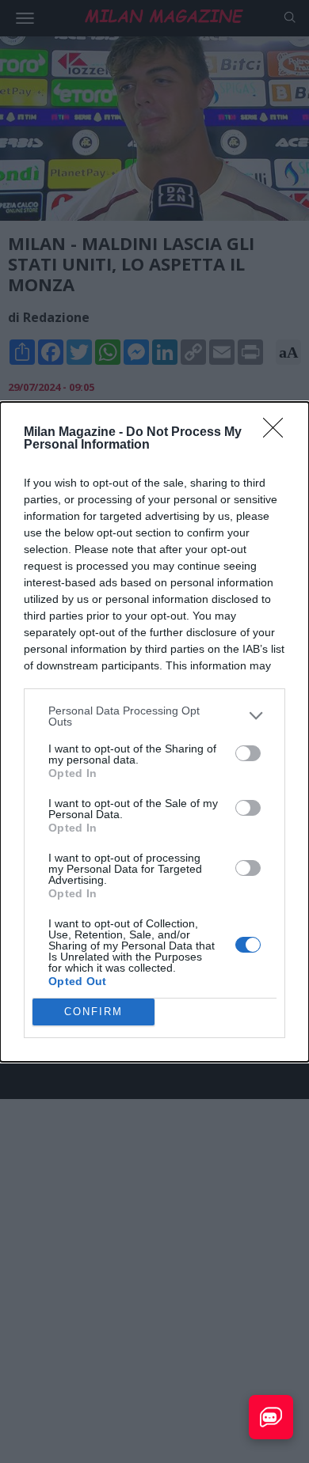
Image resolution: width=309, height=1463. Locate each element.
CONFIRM (93, 1012)
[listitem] (154, 716)
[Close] (278, 433)
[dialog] (154, 732)
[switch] (248, 753)
